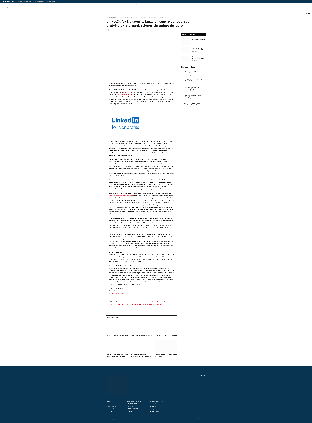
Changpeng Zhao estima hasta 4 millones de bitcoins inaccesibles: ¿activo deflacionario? (198, 40)
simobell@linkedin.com (116, 293)
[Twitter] (100, 91)
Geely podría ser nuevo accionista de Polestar (166, 355)
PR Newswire (113, 30)
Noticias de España (129, 13)
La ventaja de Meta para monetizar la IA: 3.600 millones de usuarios (193, 80)
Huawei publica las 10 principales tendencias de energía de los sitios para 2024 (117, 355)
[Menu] (309, 13)
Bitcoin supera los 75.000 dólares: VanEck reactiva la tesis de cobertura (199, 57)
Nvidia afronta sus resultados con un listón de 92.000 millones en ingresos (192, 72)
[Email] (100, 104)
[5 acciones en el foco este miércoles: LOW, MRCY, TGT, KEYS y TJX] (185, 50)
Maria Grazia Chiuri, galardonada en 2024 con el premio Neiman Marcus (117, 336)
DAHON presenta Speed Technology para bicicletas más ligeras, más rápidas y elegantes (141, 355)
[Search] (306, 13)
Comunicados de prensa (115, 17)
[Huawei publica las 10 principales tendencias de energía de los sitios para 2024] (117, 346)
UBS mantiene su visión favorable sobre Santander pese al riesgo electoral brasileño (192, 104)
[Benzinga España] (156, 7)
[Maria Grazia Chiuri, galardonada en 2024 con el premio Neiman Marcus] (117, 327)
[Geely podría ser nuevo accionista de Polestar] (166, 346)
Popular (184, 34)
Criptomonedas (172, 13)
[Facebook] (100, 87)
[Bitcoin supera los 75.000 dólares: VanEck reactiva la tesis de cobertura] (185, 59)
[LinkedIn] (100, 95)
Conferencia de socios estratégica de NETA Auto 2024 (141, 336)
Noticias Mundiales (158, 13)
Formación (184, 13)
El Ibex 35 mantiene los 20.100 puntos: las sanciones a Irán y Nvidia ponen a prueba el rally (37, 1)
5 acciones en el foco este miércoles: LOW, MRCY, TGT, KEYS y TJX (198, 49)
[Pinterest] (100, 100)
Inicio (107, 17)
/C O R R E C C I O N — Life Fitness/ (166, 335)
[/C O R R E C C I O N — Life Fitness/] (166, 327)
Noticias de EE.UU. (143, 13)
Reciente (192, 34)
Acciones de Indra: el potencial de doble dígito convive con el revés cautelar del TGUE (193, 96)
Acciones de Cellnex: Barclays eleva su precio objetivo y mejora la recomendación (193, 88)
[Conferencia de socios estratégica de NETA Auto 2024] (142, 327)
